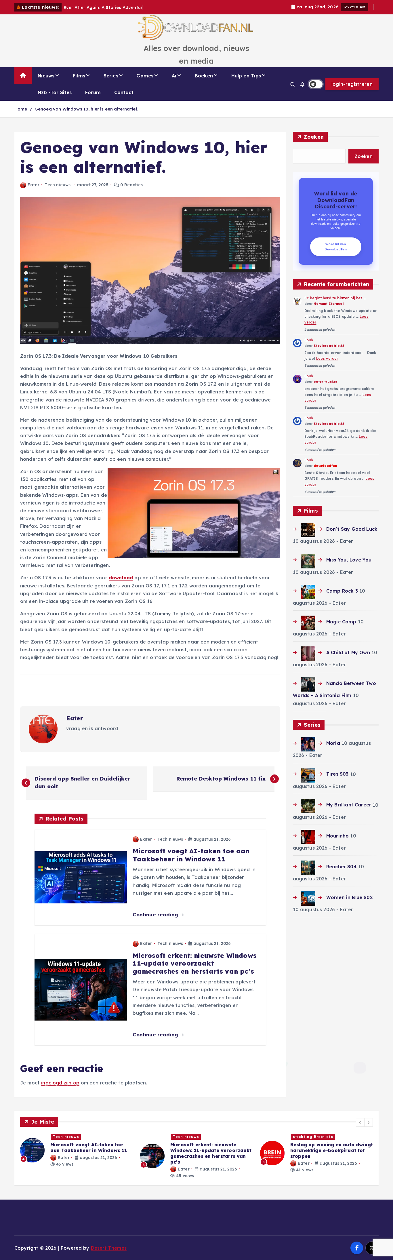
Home (20, 109)
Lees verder (327, 358)
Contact (123, 92)
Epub (308, 340)
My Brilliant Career (348, 805)
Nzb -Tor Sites (55, 92)
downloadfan (325, 466)
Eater (33, 184)
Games (144, 76)
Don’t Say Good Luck (351, 529)
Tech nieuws (57, 184)
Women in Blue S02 (349, 897)
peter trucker (325, 382)
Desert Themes (109, 1248)
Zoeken (314, 137)
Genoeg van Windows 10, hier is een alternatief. (87, 109)
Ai (174, 76)
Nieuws (46, 76)
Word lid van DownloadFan (336, 247)
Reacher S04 (341, 866)
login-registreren (352, 84)
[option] (76, 1156)
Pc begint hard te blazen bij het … (335, 298)
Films (79, 76)
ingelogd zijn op (60, 1083)
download (121, 577)
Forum (93, 92)
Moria (333, 743)
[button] (360, 1122)
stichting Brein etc (193, 1137)
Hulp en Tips (246, 76)
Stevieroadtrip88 (329, 346)
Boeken (204, 76)
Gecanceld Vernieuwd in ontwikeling (319, 1137)
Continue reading (156, 914)
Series (111, 76)
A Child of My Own (348, 652)
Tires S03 (337, 774)
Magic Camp (341, 622)
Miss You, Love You (348, 560)
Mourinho (337, 836)
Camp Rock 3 (342, 591)
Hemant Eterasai (329, 304)
